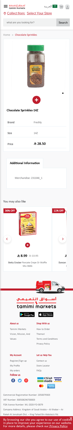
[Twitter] (19, 380)
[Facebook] (13, 380)
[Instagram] (26, 380)
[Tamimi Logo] (17, 6)
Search (63, 22)
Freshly (38, 122)
